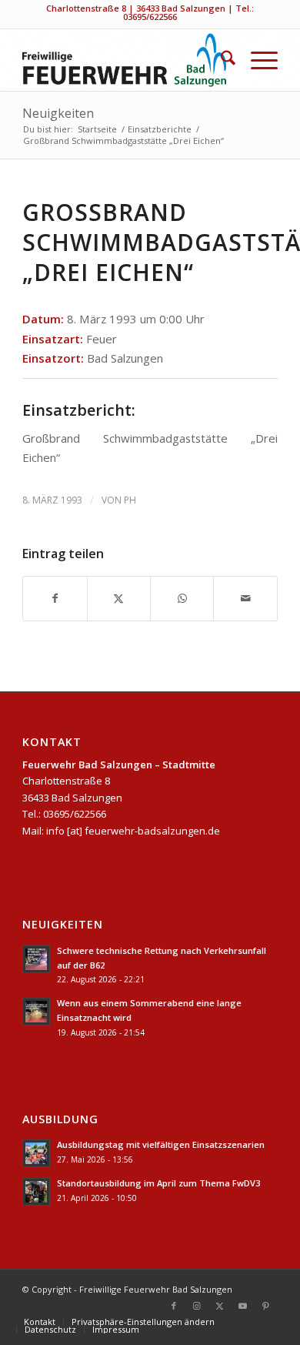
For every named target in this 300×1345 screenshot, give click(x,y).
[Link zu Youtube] (243, 1305)
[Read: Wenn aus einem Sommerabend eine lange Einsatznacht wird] (36, 1011)
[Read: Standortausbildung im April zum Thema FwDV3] (36, 1192)
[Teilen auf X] (119, 598)
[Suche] (220, 60)
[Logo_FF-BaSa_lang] (124, 60)
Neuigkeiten (58, 113)
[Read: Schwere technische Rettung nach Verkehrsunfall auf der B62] (36, 959)
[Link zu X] (220, 1305)
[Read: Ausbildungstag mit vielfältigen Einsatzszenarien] (36, 1153)
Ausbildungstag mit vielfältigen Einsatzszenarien (161, 1144)
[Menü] (256, 60)
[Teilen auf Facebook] (54, 598)
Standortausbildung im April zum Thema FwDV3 (158, 1183)
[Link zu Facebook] (173, 1305)
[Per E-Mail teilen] (245, 598)
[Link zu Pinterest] (266, 1305)
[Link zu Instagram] (196, 1305)
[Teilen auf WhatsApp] (182, 598)
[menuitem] (220, 60)
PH (130, 500)
